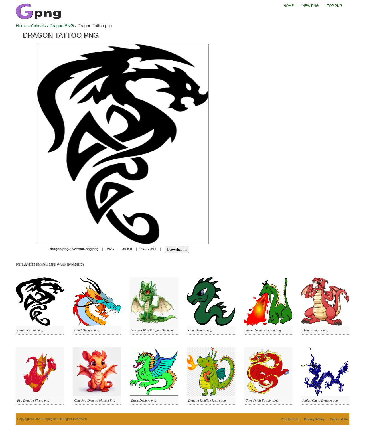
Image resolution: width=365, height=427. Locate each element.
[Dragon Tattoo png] (123, 143)
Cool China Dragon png (262, 400)
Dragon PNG (62, 25)
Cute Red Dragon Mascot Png (94, 400)
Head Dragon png (86, 330)
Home (288, 6)
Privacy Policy (314, 419)
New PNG (310, 6)
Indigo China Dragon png (320, 400)
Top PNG (334, 6)
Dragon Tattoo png (30, 330)
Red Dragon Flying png (33, 400)
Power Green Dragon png (263, 330)
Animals (38, 25)
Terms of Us (339, 419)
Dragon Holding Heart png (207, 400)
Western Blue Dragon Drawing (152, 330)
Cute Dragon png (200, 330)
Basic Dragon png (143, 400)
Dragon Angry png (315, 330)
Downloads (177, 249)
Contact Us (289, 419)
